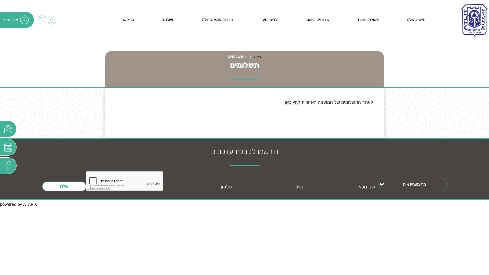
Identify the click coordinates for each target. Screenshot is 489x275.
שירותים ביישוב (317, 19)
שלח (64, 186)
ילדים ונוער (269, 19)
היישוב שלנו (416, 19)
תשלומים (167, 19)
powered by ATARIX (18, 204)
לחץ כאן (292, 102)
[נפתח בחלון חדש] (8, 129)
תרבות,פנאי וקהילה (217, 19)
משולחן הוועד (368, 19)
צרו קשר (128, 19)
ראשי (257, 56)
